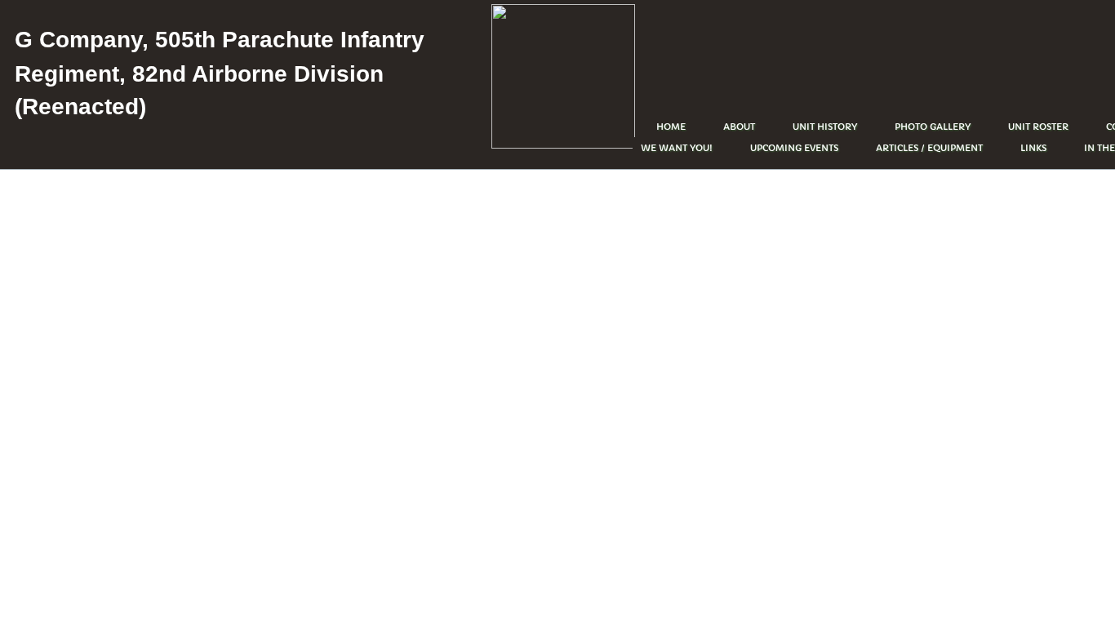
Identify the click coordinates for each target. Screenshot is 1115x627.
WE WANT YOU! (677, 147)
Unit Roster (1038, 126)
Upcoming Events (794, 147)
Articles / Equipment (929, 147)
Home (671, 126)
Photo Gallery (933, 126)
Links (1033, 147)
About (739, 126)
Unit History (825, 126)
